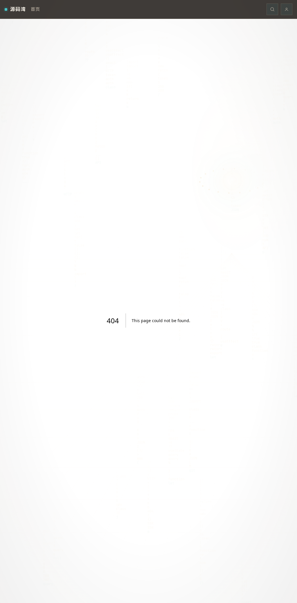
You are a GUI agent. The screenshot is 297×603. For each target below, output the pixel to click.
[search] (272, 9)
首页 (35, 9)
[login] (286, 9)
